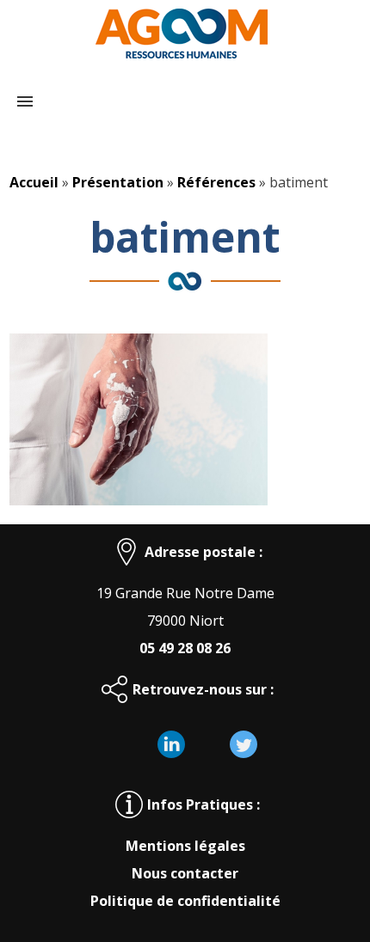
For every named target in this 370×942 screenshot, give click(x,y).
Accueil (34, 182)
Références (216, 182)
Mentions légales (185, 845)
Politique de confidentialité (185, 900)
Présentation (117, 182)
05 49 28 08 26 (185, 648)
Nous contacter (185, 873)
